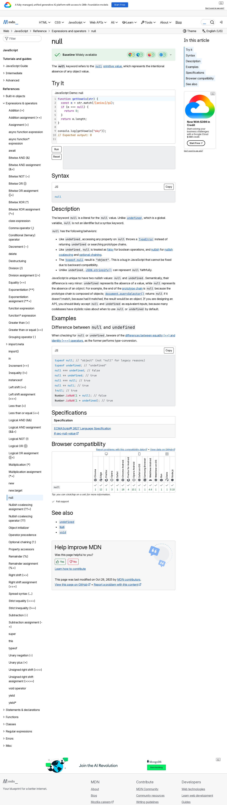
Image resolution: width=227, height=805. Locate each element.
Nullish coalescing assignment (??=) (20, 507)
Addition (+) (16, 110)
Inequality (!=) (18, 373)
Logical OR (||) (18, 446)
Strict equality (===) (22, 601)
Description (193, 61)
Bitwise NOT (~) (19, 176)
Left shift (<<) (17, 387)
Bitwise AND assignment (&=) (25, 167)
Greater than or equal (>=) (26, 330)
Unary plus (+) (18, 662)
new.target (15, 490)
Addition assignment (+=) (25, 118)
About (95, 789)
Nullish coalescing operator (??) (20, 519)
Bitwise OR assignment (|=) (23, 193)
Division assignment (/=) (24, 275)
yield (12, 695)
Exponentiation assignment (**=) (20, 299)
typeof (13, 648)
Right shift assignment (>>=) (23, 584)
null (11, 498)
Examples (192, 67)
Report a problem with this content (116, 584)
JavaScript (10, 50)
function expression (21, 308)
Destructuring (17, 261)
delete (13, 254)
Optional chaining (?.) (22, 542)
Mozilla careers (101, 802)
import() (14, 351)
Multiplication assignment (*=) (25, 474)
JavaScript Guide (17, 66)
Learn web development (197, 795)
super (12, 634)
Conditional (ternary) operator (22, 237)
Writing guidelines (147, 802)
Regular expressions (19, 731)
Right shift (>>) (18, 575)
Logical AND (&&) (20, 420)
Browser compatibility (200, 78)
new (11, 483)
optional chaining (90, 255)
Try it (189, 49)
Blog (178, 22)
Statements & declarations (23, 710)
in (10, 358)
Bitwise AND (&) (19, 158)
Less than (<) (17, 406)
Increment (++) (19, 366)
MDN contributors (128, 579)
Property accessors (21, 549)
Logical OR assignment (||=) (23, 455)
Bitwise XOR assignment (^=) (24, 212)
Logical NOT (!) (19, 439)
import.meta (16, 344)
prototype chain (132, 288)
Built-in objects (15, 96)
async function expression (26, 132)
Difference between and (93, 327)
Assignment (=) (19, 125)
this (11, 641)
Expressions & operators (21, 103)
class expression (19, 221)
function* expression (22, 315)
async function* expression (19, 141)
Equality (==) (17, 282)
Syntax (190, 55)
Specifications (195, 72)
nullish (155, 249)
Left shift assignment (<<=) (22, 397)
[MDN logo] (10, 781)
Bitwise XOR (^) (19, 202)
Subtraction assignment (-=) (25, 625)
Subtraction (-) (18, 615)
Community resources (150, 795)
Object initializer (19, 528)
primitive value (112, 66)
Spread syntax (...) (20, 594)
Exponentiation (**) (21, 290)
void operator (17, 688)
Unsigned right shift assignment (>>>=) (21, 679)
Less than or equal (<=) (24, 413)
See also (191, 84)
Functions (12, 717)
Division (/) (16, 268)
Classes (11, 724)
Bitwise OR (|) (18, 184)
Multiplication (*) (19, 465)
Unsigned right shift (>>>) (25, 670)
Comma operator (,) (21, 228)
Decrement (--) (18, 247)
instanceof (15, 380)
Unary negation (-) (21, 655)
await (12, 151)
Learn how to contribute (70, 569)
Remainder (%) (18, 556)
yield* (12, 703)
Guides (186, 802)
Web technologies (193, 789)
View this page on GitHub (71, 584)
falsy (110, 249)
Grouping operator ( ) (22, 337)
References (11, 89)
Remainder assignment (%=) (23, 566)
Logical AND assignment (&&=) (25, 430)
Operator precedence (22, 535)
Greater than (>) (19, 323)
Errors (9, 738)
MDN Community (147, 789)
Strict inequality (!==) (22, 608)
